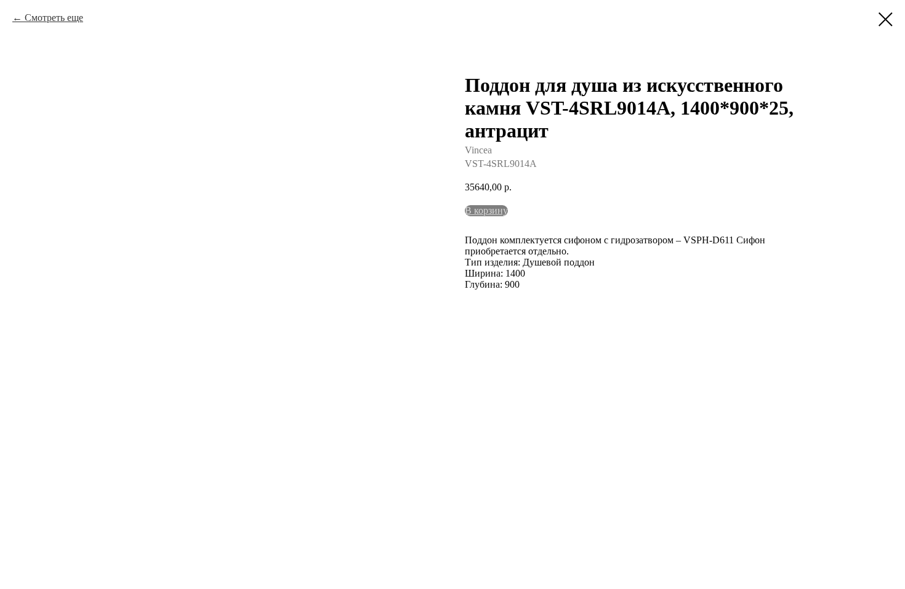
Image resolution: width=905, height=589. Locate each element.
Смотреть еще (54, 17)
